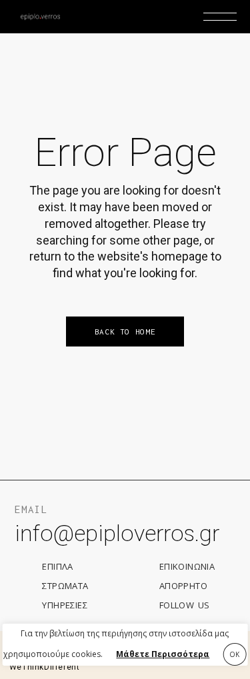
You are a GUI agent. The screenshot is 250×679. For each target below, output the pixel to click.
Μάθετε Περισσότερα (162, 654)
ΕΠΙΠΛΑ (57, 566)
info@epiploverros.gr (117, 533)
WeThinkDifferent (44, 667)
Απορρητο (183, 586)
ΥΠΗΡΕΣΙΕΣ (64, 605)
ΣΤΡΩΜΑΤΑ (65, 586)
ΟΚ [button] (234, 654)
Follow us (184, 605)
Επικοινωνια (187, 566)
